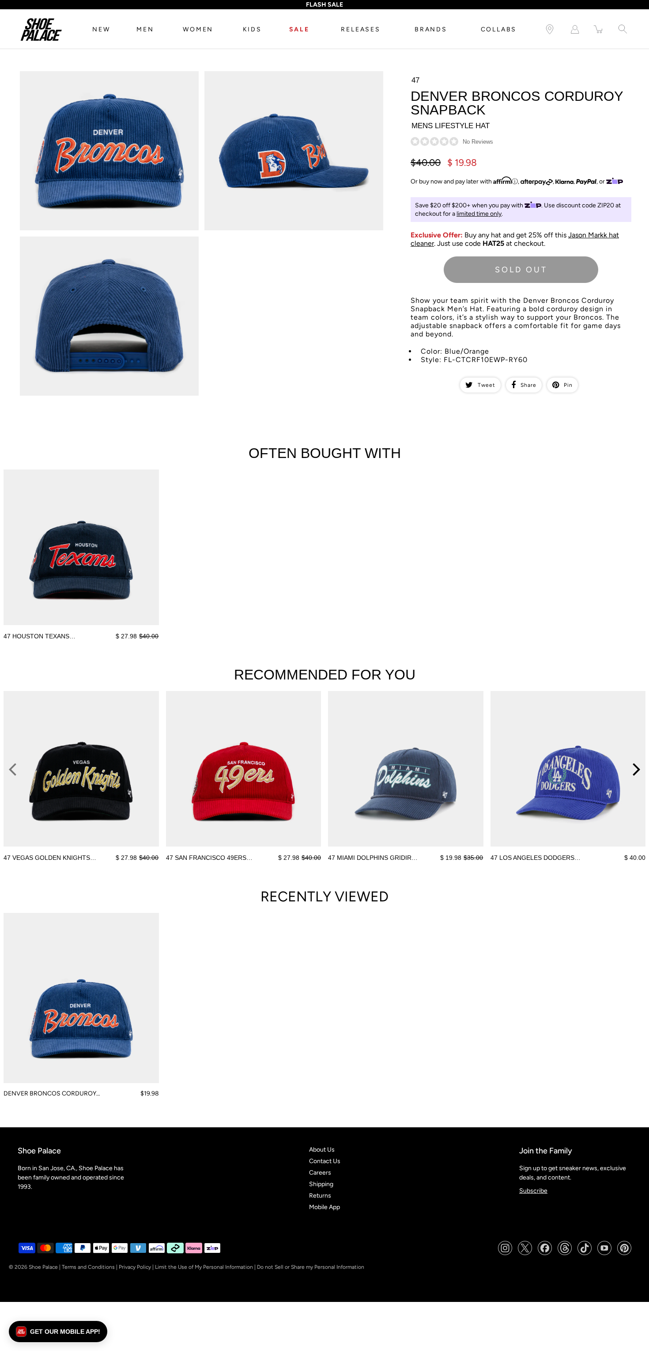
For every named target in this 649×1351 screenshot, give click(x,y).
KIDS (252, 29)
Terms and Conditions (88, 1267)
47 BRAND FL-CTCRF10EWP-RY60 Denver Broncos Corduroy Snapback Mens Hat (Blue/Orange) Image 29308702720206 (105, 244)
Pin (568, 385)
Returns (320, 1195)
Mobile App (324, 1207)
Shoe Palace (43, 1267)
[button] (58, 1331)
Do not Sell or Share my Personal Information (310, 1267)
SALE (299, 29)
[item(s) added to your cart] (598, 29)
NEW (101, 29)
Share (528, 385)
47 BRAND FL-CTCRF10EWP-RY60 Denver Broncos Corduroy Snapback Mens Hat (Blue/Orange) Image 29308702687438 (290, 78)
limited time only (479, 214)
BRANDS (431, 29)
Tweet (486, 385)
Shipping (321, 1184)
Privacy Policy (135, 1267)
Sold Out (521, 270)
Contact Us (324, 1161)
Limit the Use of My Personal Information (204, 1267)
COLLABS (499, 29)
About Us (322, 1149)
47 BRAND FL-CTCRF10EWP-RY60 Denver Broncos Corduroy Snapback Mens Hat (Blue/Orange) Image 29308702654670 (105, 78)
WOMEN (198, 29)
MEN (145, 29)
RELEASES (360, 29)
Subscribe (533, 1191)
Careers (320, 1172)
